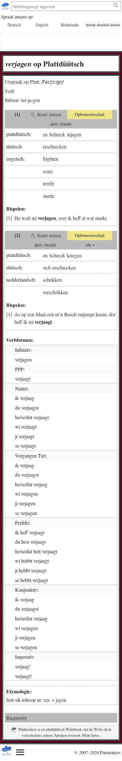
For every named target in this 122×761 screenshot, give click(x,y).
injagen (74, 134)
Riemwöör (16, 718)
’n (61, 314)
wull (26, 218)
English (42, 24)
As (17, 314)
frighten (50, 158)
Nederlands (70, 24)
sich (47, 267)
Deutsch (14, 24)
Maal (41, 314)
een (31, 314)
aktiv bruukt (61, 124)
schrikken (52, 279)
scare (48, 171)
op (23, 314)
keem (101, 314)
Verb (9, 91)
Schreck (57, 134)
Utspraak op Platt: (22, 81)
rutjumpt (86, 314)
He (17, 218)
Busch (70, 314)
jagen (61, 699)
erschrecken (54, 146)
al (83, 218)
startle (48, 195)
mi (34, 218)
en (45, 134)
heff (77, 218)
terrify (49, 183)
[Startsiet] (5, 6)
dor (112, 314)
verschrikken (55, 292)
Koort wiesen (48, 114)
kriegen (74, 255)
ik (70, 218)
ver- (46, 699)
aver (62, 218)
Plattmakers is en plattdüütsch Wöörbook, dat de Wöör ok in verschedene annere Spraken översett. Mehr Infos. (64, 732)
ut (57, 314)
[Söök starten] (116, 5)
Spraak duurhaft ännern (103, 24)
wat (90, 218)
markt (100, 218)
